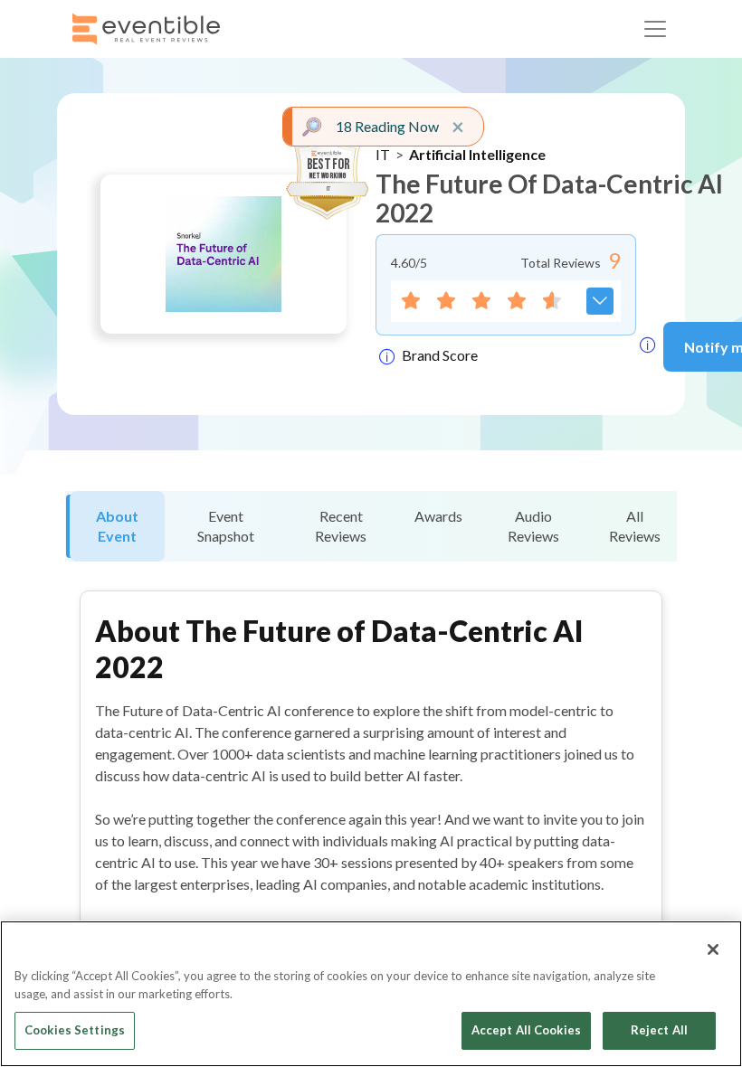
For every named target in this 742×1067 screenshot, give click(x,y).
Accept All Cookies (526, 1030)
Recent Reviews (340, 525)
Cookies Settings (74, 1030)
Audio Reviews (533, 525)
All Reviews (635, 525)
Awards (438, 515)
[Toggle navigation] (655, 28)
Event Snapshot (225, 525)
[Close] (713, 949)
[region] (371, 994)
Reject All (659, 1030)
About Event (117, 525)
